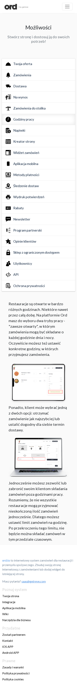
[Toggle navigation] (67, 6)
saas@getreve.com (33, 581)
